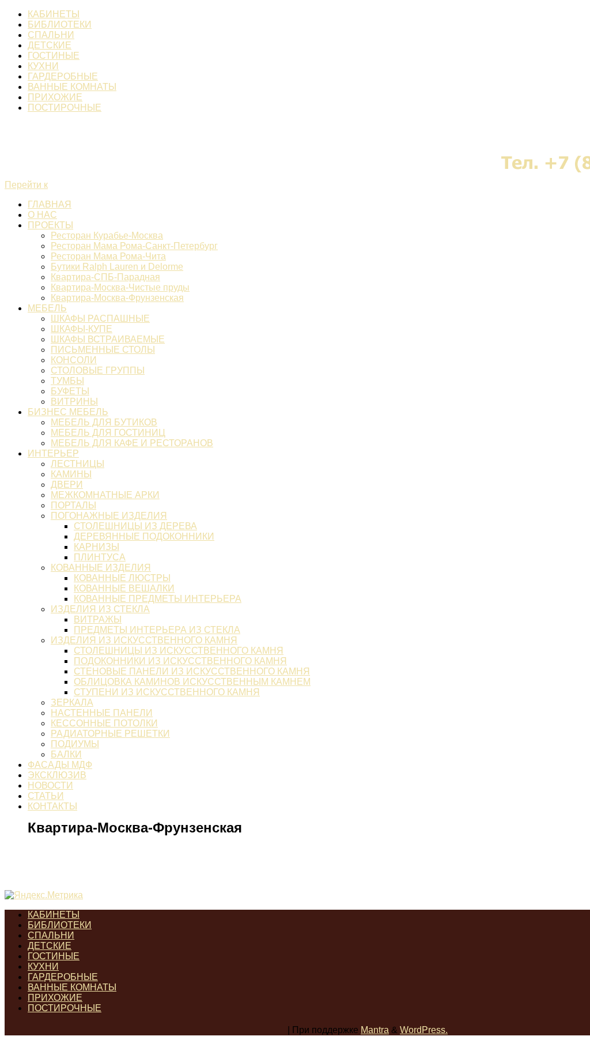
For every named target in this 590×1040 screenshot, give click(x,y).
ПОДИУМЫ (75, 744)
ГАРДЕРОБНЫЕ (63, 76)
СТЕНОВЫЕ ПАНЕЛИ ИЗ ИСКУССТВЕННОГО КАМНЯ (192, 671)
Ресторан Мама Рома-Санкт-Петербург (134, 246)
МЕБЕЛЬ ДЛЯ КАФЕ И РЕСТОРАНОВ (132, 443)
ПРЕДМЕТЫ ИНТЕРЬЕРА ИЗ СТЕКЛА (157, 630)
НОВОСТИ (50, 785)
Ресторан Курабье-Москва (107, 235)
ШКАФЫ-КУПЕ (81, 329)
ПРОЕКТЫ (50, 225)
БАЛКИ (66, 754)
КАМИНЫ (71, 474)
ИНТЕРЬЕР (53, 453)
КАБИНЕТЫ (54, 14)
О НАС (42, 215)
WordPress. (424, 1030)
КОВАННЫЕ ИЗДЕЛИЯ (101, 567)
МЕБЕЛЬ (47, 308)
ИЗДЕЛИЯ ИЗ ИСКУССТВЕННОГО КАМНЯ (144, 640)
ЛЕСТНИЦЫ (77, 464)
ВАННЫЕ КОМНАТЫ (72, 87)
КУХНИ (43, 66)
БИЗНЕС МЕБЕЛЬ (68, 412)
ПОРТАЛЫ (73, 505)
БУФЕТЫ (70, 391)
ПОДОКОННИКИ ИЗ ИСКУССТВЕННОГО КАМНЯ (180, 661)
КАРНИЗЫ (96, 547)
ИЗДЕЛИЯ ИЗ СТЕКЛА (100, 609)
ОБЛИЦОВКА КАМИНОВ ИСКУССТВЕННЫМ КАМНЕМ (192, 682)
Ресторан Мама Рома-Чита (108, 256)
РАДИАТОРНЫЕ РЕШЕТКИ (110, 733)
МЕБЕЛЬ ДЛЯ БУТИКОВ (104, 422)
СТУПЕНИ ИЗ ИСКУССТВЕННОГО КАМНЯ (167, 692)
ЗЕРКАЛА (72, 702)
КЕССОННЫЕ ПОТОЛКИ (104, 723)
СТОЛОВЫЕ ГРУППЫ (98, 370)
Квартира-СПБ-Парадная (105, 277)
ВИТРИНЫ (74, 401)
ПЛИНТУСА (100, 557)
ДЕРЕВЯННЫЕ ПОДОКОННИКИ (144, 536)
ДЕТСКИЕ (49, 45)
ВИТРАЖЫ (98, 619)
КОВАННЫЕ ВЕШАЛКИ (124, 588)
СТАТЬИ (46, 796)
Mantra (375, 1030)
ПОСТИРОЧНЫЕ (64, 107)
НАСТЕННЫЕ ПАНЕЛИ (102, 713)
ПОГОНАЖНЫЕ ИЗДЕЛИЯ (109, 516)
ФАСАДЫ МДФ (60, 765)
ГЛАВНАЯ (49, 204)
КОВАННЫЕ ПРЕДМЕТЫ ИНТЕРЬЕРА (157, 599)
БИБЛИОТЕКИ (60, 24)
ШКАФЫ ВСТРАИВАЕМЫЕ (108, 339)
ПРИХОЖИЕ (55, 97)
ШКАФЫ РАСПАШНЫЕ (100, 318)
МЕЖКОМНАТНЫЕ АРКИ (105, 495)
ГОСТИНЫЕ (54, 56)
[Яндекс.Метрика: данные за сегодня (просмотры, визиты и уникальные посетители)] (44, 895)
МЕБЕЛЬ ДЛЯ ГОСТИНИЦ (108, 433)
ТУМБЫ (67, 381)
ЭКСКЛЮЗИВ (57, 775)
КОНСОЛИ (74, 360)
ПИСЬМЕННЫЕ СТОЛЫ (103, 350)
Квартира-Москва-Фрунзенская (117, 298)
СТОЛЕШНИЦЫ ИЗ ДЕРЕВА (135, 526)
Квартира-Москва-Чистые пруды (120, 287)
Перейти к (26, 185)
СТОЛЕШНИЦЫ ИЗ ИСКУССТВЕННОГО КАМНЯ (178, 650)
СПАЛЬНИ (51, 35)
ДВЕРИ (67, 484)
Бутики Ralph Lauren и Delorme (117, 267)
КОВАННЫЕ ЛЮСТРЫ (122, 578)
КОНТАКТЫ (52, 806)
